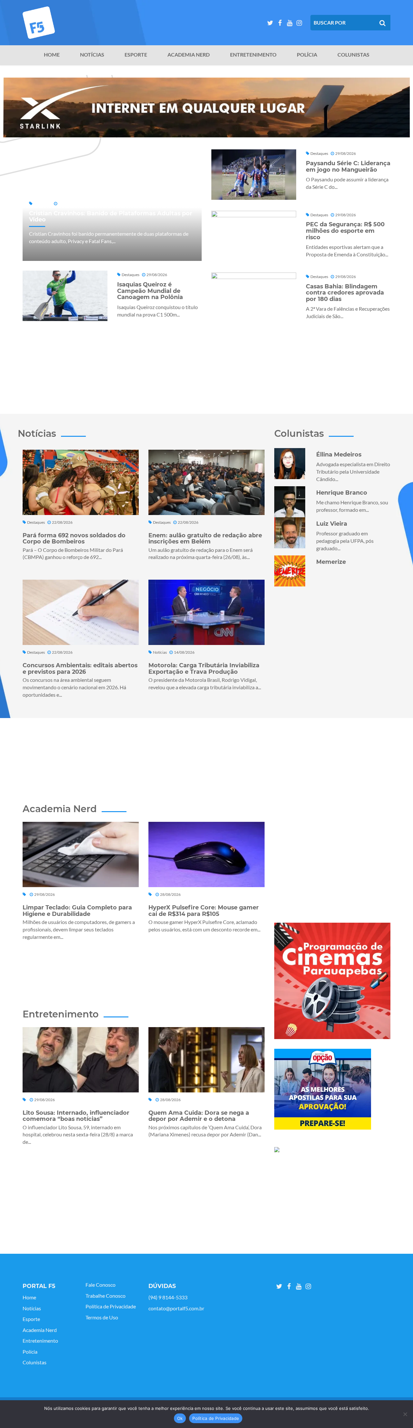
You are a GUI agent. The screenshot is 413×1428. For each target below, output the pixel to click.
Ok (180, 1418)
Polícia (307, 54)
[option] (206, 107)
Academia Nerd (188, 54)
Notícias (92, 54)
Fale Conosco (101, 1285)
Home (52, 54)
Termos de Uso (102, 1317)
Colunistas (353, 54)
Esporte (136, 54)
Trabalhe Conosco (106, 1296)
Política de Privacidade (111, 1306)
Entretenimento (253, 54)
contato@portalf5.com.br (176, 1308)
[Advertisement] (206, 365)
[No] (405, 1414)
